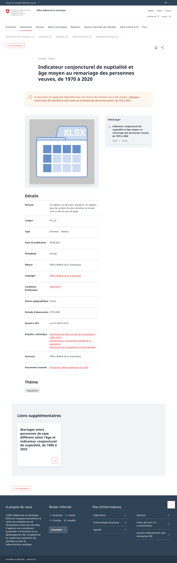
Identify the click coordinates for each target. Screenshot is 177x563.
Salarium (141, 515)
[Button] (55, 460)
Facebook (57, 515)
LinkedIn (71, 520)
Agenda (97, 529)
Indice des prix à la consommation (146, 524)
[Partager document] (162, 47)
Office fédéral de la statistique (51, 10)
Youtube (57, 520)
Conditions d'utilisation (15, 559)
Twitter (71, 515)
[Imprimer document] (156, 47)
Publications (99, 515)
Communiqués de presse (106, 522)
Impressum (31, 559)
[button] (11, 27)
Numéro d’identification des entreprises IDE (151, 534)
